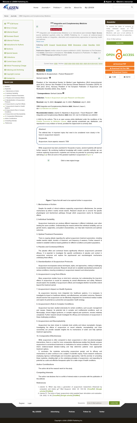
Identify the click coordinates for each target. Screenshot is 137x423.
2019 (89, 63)
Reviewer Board (12, 36)
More (38, 47)
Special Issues (11, 53)
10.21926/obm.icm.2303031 (48, 108)
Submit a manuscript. (125, 2)
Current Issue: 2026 (13, 61)
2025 (66, 63)
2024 (70, 63)
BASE (70, 45)
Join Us (68, 7)
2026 (56, 63)
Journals (45, 7)
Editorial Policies (12, 40)
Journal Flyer (56, 29)
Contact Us (10, 78)
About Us (78, 7)
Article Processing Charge (16, 65)
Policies (56, 7)
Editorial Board (12, 32)
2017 (97, 63)
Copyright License (13, 74)
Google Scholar (61, 45)
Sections (9, 49)
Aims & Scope (11, 28)
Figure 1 (89, 155)
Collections (10, 57)
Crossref (52, 45)
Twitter (101, 411)
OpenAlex (91, 45)
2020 (85, 63)
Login (30, 403)
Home (36, 7)
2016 (100, 63)
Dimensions (77, 45)
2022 (77, 63)
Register (108, 2)
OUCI (98, 45)
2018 (93, 63)
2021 (81, 63)
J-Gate (84, 45)
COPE (46, 45)
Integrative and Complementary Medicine (68, 23)
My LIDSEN (89, 7)
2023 (73, 63)
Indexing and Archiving (15, 70)
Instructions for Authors (15, 44)
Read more (40, 41)
